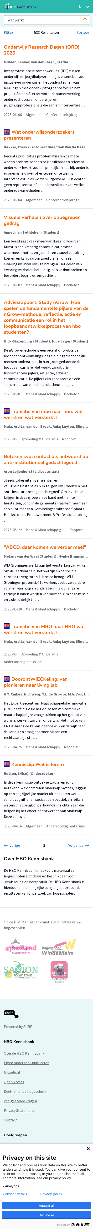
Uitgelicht (12, 1072)
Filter (8, 32)
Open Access (14, 1081)
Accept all (46, 1206)
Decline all (46, 1215)
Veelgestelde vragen (20, 1100)
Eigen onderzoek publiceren (26, 1062)
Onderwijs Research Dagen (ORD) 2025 (42, 50)
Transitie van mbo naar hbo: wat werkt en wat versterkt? (43, 414)
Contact (10, 1120)
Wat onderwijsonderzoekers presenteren (39, 135)
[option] (46, 960)
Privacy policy (51, 1194)
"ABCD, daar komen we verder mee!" (45, 547)
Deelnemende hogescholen (26, 1091)
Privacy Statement (19, 1110)
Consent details (15, 1194)
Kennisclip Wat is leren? (37, 764)
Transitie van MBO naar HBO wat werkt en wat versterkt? (44, 629)
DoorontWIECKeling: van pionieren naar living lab (36, 682)
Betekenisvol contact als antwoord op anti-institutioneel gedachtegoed (46, 459)
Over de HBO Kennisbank (24, 1053)
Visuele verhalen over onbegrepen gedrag (42, 220)
